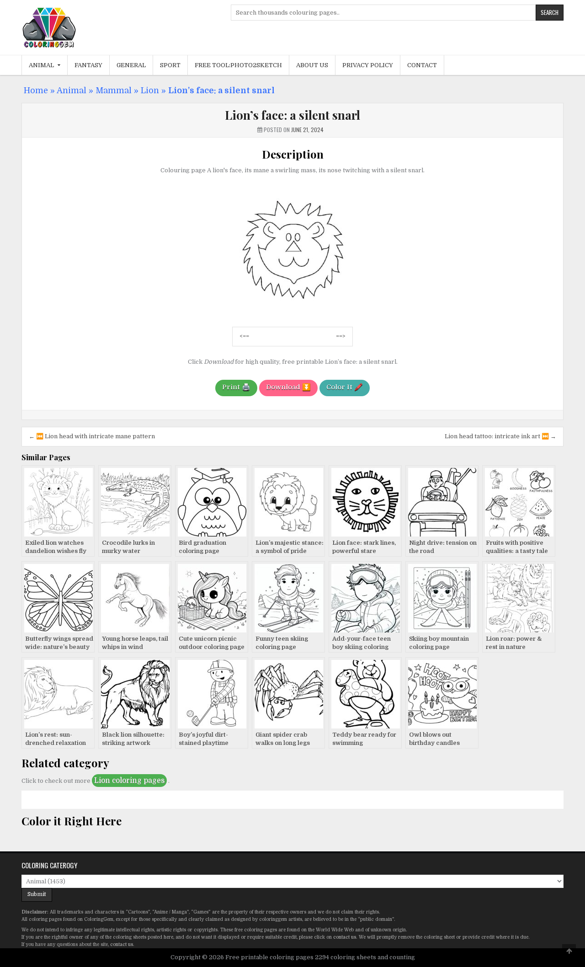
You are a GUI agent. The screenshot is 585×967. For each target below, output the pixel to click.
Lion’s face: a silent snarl (292, 115)
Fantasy (88, 65)
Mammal (114, 90)
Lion (150, 90)
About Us (312, 65)
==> (341, 336)
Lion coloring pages (129, 780)
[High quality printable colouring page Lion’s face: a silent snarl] (292, 314)
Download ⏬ (288, 387)
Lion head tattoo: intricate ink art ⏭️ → (500, 436)
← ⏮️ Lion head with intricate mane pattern (92, 436)
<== (244, 336)
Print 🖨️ (236, 387)
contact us (344, 937)
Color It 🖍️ (344, 387)
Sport (170, 65)
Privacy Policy (367, 65)
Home (36, 90)
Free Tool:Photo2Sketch (238, 65)
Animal (41, 65)
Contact (422, 65)
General (131, 65)
